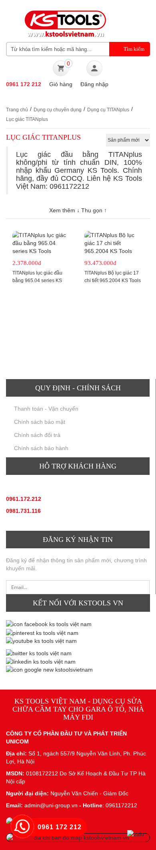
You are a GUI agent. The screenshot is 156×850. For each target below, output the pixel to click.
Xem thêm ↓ (65, 210)
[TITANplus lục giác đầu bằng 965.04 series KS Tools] (42, 243)
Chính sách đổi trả (37, 435)
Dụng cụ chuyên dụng (58, 110)
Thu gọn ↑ (94, 210)
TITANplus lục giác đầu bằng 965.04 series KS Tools (37, 280)
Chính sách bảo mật (39, 422)
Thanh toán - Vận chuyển (46, 408)
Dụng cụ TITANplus (108, 110)
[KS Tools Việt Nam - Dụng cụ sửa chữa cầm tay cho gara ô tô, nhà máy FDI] (64, 23)
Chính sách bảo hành (41, 448)
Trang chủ (17, 110)
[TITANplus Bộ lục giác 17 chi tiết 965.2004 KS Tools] (114, 243)
